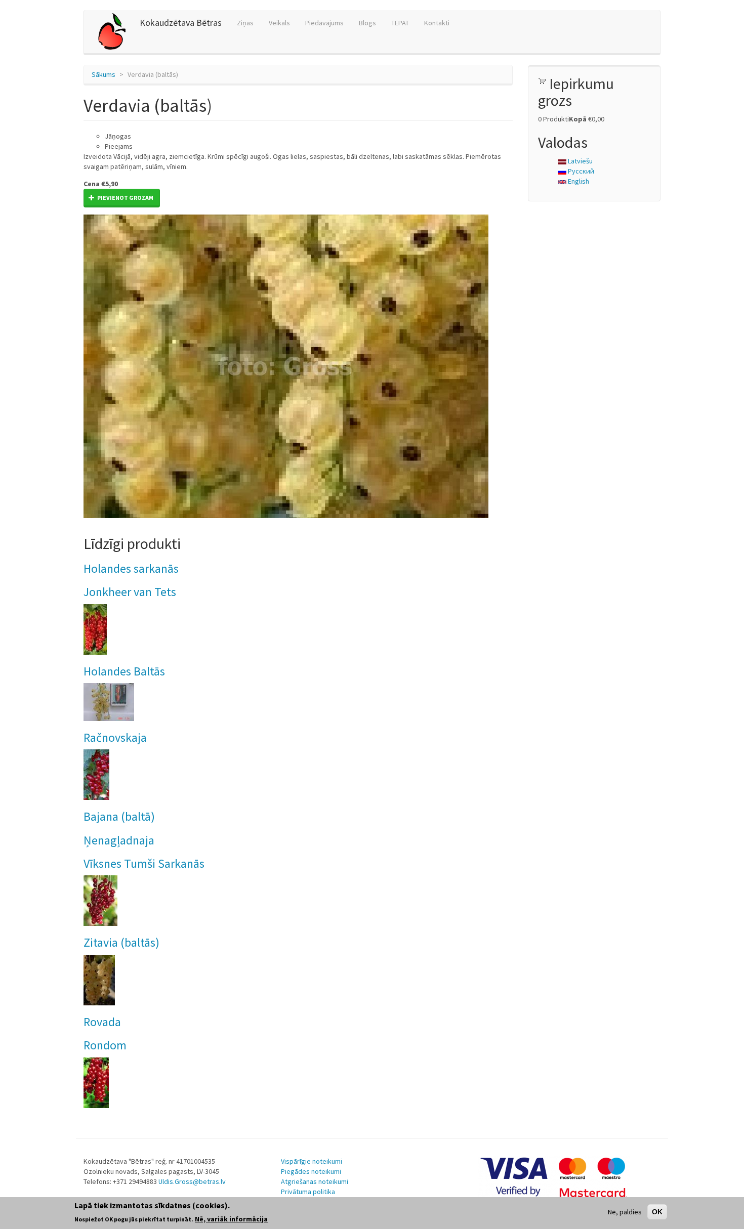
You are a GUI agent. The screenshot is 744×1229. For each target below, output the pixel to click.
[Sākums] (116, 31)
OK (657, 1212)
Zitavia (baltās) (121, 942)
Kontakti (436, 22)
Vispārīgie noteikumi (311, 1161)
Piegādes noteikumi (311, 1171)
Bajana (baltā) (119, 816)
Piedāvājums (324, 22)
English (577, 181)
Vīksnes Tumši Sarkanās (144, 863)
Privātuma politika (308, 1191)
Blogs (367, 22)
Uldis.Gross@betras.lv (192, 1181)
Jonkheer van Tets (130, 592)
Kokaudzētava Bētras (181, 22)
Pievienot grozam (124, 197)
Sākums (103, 74)
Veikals (279, 22)
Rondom (105, 1045)
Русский (580, 171)
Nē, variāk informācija (231, 1218)
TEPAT (400, 22)
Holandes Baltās (124, 671)
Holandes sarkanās (131, 568)
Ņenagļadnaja (119, 840)
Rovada (102, 1022)
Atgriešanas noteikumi (314, 1181)
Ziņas (245, 22)
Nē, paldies (625, 1211)
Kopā (578, 118)
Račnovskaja (115, 737)
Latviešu (579, 160)
